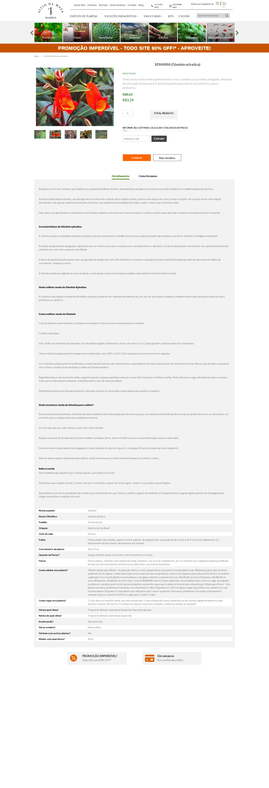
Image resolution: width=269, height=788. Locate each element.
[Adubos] (163, 32)
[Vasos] (77, 32)
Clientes (92, 5)
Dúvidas (103, 5)
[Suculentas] (106, 32)
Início (36, 56)
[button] (41, 134)
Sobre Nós (79, 5)
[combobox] (210, 15)
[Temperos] (192, 32)
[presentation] (31, 33)
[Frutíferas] (48, 32)
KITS (171, 16)
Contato (132, 5)
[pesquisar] (227, 15)
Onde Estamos (118, 5)
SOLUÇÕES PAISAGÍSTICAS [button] (120, 16)
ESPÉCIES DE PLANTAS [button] (84, 16)
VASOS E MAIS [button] (152, 16)
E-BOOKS (184, 16)
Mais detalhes (167, 158)
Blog (141, 5)
